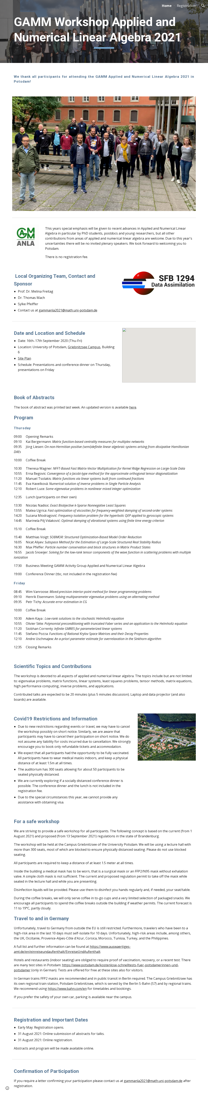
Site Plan (24, 358)
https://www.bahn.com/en (67, 988)
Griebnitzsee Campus (84, 347)
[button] (203, 6)
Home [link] (167, 5)
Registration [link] (186, 5)
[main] (104, 31)
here (132, 407)
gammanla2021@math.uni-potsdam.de (68, 310)
